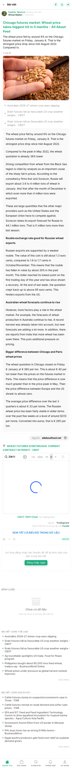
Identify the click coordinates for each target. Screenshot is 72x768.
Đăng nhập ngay (36, 562)
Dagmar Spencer (17, 12)
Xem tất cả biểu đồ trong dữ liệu (36, 532)
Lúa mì (8, 53)
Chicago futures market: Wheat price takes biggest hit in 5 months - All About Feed (34, 27)
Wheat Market (15, 15)
